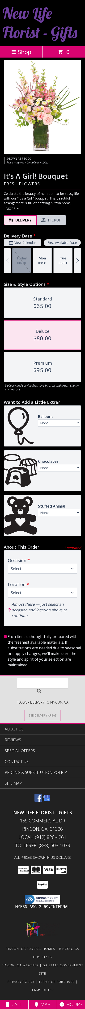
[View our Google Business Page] (47, 800)
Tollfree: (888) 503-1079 (42, 845)
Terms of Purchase (56, 982)
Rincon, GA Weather (20, 965)
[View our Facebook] (38, 800)
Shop (24, 52)
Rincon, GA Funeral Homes (30, 948)
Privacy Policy (21, 982)
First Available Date (62, 242)
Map (44, 1004)
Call (15, 1004)
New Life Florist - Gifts (39, 23)
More (10, 208)
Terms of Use (42, 990)
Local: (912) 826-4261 (42, 837)
